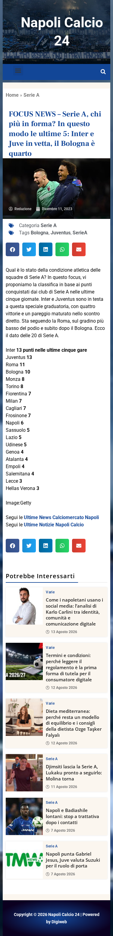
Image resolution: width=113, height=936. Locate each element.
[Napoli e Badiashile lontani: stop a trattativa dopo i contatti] (24, 816)
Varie (50, 592)
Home (12, 95)
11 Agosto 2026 (64, 787)
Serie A (31, 95)
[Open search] (103, 72)
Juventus (61, 233)
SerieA (80, 233)
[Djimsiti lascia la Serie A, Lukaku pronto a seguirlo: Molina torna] (24, 772)
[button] (18, 70)
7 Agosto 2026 (63, 830)
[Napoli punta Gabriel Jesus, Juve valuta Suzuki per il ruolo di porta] (24, 860)
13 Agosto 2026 (64, 632)
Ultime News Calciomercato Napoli (61, 517)
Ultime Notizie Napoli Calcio (54, 525)
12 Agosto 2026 (64, 687)
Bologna (40, 233)
